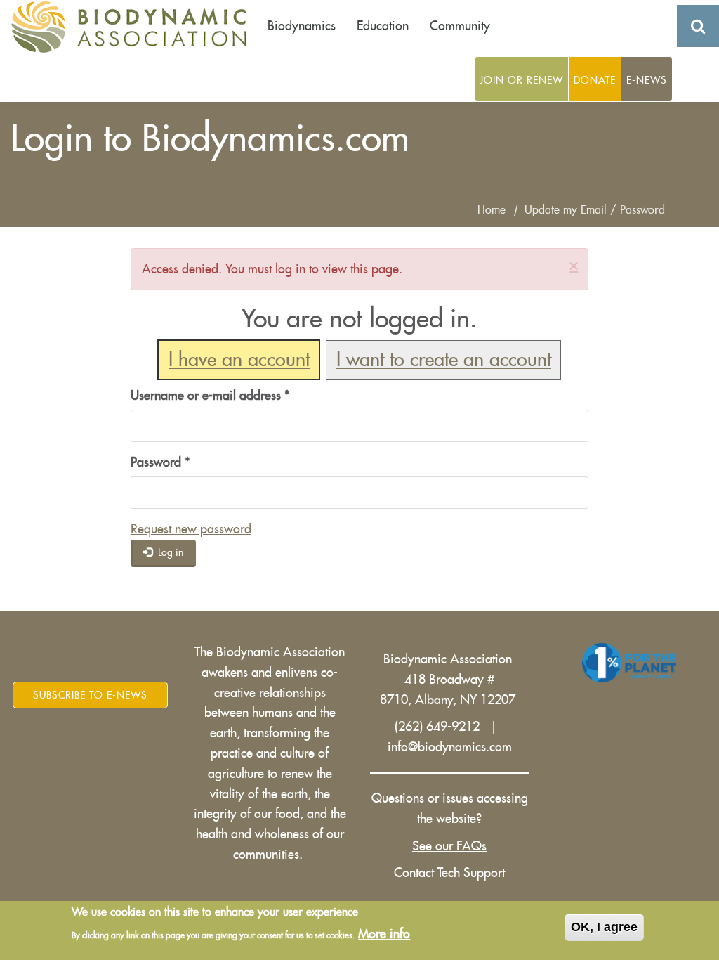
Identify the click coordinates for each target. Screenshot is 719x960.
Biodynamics (302, 26)
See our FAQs (449, 846)
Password (160, 462)
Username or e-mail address (210, 395)
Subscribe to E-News (90, 695)
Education (383, 26)
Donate (595, 80)
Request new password (191, 529)
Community (460, 26)
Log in (169, 552)
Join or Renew (521, 80)
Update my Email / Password (595, 210)
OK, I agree (604, 927)
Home (491, 210)
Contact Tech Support (449, 873)
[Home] (134, 26)
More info (384, 934)
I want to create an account (443, 360)
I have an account (239, 360)
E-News (646, 80)
